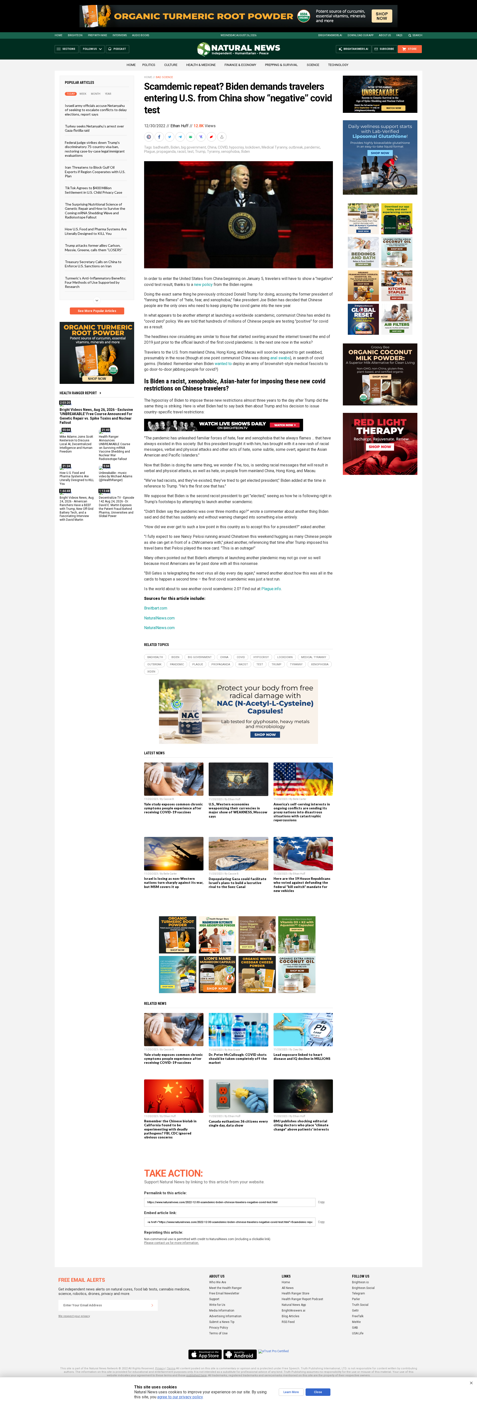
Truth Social (360, 1305)
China (211, 147)
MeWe (356, 1322)
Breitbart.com (155, 608)
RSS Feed (288, 1322)
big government (193, 147)
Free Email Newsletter (224, 1293)
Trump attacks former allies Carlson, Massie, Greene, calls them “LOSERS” (93, 247)
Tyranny (213, 151)
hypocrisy (236, 147)
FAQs (399, 35)
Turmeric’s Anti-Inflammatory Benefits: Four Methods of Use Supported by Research (95, 282)
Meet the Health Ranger (225, 1288)
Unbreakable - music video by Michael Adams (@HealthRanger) (115, 476)
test (190, 151)
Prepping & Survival (281, 65)
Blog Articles (290, 1316)
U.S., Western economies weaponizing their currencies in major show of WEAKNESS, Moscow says (238, 810)
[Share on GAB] (191, 137)
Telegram (358, 1293)
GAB (355, 1327)
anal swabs (280, 358)
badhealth (161, 147)
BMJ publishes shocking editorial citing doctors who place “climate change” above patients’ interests (301, 1125)
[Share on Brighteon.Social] (149, 137)
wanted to (223, 363)
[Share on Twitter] (170, 137)
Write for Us (217, 1305)
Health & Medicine (201, 65)
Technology (338, 65)
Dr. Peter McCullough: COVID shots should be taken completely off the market (238, 1059)
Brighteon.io (360, 1282)
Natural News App (294, 1305)
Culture (170, 65)
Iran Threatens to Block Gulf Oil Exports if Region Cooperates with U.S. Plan (95, 171)
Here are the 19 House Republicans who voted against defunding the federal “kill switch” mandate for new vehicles (302, 884)
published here (196, 1375)
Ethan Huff (179, 125)
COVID (223, 147)
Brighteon (75, 35)
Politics (148, 65)
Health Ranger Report (78, 393)
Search (417, 35)
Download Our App (360, 35)
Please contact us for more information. (171, 1243)
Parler (356, 1299)
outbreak (296, 147)
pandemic (312, 147)
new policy (203, 284)
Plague (149, 151)
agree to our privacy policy (180, 1397)
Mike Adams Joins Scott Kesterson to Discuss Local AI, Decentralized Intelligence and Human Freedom (76, 444)
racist (181, 151)
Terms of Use (218, 1333)
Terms (171, 1368)
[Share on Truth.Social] (201, 137)
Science (313, 65)
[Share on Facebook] (160, 137)
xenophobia (230, 151)
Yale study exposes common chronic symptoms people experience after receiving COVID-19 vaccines (173, 808)
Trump (200, 151)
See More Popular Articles (97, 311)
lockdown (252, 147)
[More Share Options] (222, 137)
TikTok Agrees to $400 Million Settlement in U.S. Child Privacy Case (93, 190)
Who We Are (217, 1282)
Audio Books (140, 35)
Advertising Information (225, 1316)
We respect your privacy (74, 1316)
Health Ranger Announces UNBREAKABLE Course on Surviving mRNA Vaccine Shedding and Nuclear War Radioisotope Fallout (114, 447)
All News (288, 1288)
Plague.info (271, 588)
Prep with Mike (97, 35)
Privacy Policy (218, 1327)
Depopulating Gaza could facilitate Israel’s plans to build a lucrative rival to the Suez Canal (237, 883)
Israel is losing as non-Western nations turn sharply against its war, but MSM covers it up (173, 882)
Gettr (355, 1310)
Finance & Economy (240, 65)
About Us (385, 35)
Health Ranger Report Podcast (302, 1299)
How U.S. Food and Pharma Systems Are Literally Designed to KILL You (96, 231)
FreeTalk (357, 1316)
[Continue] (152, 1305)
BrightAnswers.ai (330, 35)
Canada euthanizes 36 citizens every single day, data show (238, 1123)
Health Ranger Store (295, 1293)
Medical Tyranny (274, 147)
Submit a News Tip (221, 1322)
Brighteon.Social (363, 1288)
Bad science (164, 77)
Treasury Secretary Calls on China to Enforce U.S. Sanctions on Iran (93, 264)
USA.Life (357, 1333)
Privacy (160, 1368)
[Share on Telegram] (180, 137)
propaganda (166, 151)
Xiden (245, 151)
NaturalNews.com (159, 618)
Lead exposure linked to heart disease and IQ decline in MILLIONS (302, 1057)
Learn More (291, 1392)
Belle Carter (299, 799)
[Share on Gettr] (212, 137)
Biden (175, 147)
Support (214, 1299)
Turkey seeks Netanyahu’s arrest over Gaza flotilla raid (94, 128)
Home (58, 35)
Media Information (221, 1310)
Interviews (120, 35)
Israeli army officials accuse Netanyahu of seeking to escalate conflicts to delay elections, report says (96, 109)
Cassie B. (169, 799)
